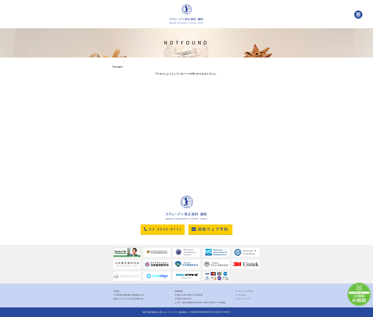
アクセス (242, 295)
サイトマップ (244, 299)
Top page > (118, 66)
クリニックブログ (245, 291)
